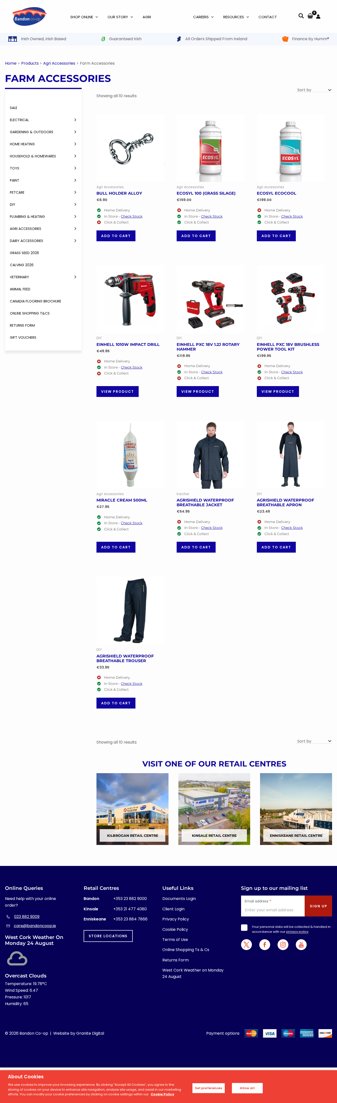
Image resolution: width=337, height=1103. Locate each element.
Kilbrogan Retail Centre (132, 835)
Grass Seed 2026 (24, 252)
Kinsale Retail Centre (214, 835)
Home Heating (22, 144)
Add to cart (116, 235)
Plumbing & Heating (27, 216)
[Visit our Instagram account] (283, 944)
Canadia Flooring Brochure (35, 301)
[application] (95, 17)
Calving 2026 (22, 264)
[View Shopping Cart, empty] (310, 16)
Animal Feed (20, 289)
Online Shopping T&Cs (30, 313)
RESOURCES (233, 16)
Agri (147, 16)
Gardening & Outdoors (31, 132)
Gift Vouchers (23, 337)
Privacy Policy (175, 919)
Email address (258, 901)
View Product (117, 391)
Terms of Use (175, 939)
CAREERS (201, 16)
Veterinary (19, 277)
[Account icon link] (318, 16)
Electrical (19, 119)
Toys (14, 168)
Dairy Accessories (26, 240)
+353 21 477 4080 (130, 909)
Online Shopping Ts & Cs (185, 950)
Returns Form (22, 325)
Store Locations (108, 936)
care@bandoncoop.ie (35, 926)
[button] (301, 17)
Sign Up (318, 906)
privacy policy (297, 931)
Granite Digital (90, 1033)
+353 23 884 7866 (130, 919)
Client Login (173, 909)
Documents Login (179, 898)
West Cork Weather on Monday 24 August (193, 973)
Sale (13, 107)
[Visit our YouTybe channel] (301, 944)
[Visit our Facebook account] (264, 944)
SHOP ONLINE (81, 16)
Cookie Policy (175, 929)
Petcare (17, 192)
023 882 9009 (26, 916)
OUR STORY (118, 16)
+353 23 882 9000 (130, 898)
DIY (12, 204)
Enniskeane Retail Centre (296, 835)
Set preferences (208, 1088)
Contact (268, 16)
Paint (14, 180)
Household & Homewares (33, 156)
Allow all (247, 1088)
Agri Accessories (25, 228)
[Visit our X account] (246, 944)
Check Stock (131, 216)
